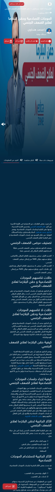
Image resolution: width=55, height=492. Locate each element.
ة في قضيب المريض (25, 366)
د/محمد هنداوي (37, 30)
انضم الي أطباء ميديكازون (16, 4)
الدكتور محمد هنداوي (44, 232)
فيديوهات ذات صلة (46, 160)
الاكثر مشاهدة (29, 160)
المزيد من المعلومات (11, 160)
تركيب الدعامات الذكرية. (34, 416)
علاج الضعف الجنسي (38, 227)
